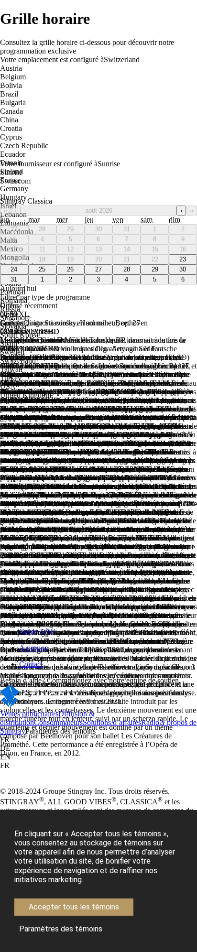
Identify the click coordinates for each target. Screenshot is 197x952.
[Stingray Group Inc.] (39, 705)
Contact (31, 664)
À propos (33, 648)
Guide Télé (36, 631)
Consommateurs (58, 722)
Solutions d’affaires (112, 722)
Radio (150, 722)
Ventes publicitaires (29, 714)
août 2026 (98, 210)
